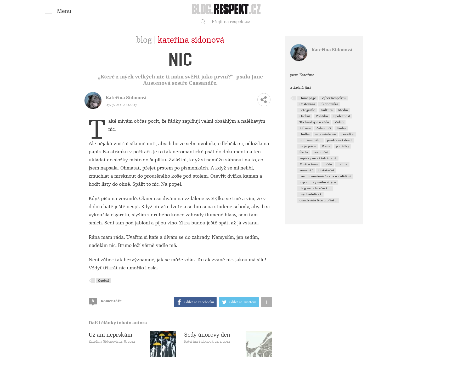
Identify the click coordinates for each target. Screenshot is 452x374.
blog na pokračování (315, 188)
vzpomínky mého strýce (318, 182)
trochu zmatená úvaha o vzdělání (325, 176)
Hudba (305, 134)
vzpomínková (325, 134)
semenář (306, 170)
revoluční (321, 152)
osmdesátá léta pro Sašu (318, 200)
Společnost (342, 116)
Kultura (327, 110)
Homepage (308, 98)
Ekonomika (329, 104)
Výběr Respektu (333, 98)
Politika (322, 116)
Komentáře (107, 301)
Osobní (103, 281)
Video (339, 122)
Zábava (305, 128)
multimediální (310, 140)
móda (328, 164)
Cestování (307, 104)
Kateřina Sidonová (191, 40)
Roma (326, 146)
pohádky (342, 146)
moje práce (308, 146)
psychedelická (310, 194)
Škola (304, 152)
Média (343, 110)
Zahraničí (323, 128)
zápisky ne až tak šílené (318, 158)
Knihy (341, 128)
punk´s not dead (339, 140)
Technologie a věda (314, 122)
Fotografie (307, 110)
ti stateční (326, 170)
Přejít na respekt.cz (231, 21)
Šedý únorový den (207, 334)
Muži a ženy (309, 164)
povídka (347, 134)
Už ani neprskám (110, 334)
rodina (342, 164)
